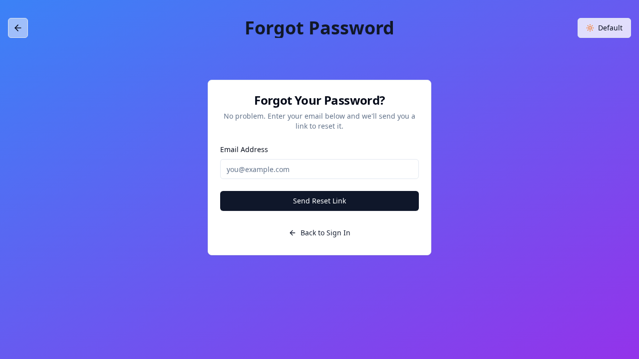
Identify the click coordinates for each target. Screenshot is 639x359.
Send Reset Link (319, 200)
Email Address (244, 149)
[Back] (18, 29)
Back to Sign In (325, 232)
